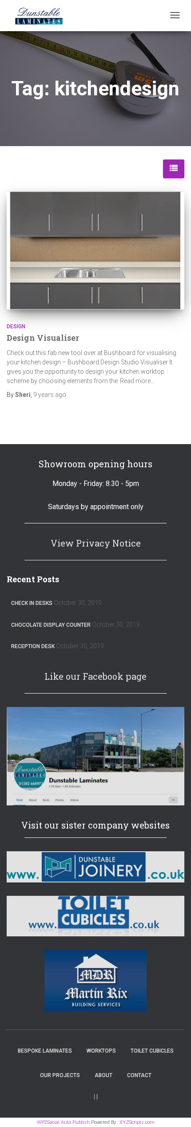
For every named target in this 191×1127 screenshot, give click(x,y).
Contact (139, 1075)
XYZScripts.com (137, 1122)
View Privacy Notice (96, 543)
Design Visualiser (43, 337)
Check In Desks (31, 603)
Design (16, 326)
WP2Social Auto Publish (63, 1122)
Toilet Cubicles (152, 1051)
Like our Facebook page (95, 676)
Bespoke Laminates (45, 1051)
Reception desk (33, 646)
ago (49, 394)
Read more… (137, 380)
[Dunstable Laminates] (39, 15)
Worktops (101, 1051)
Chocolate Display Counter (51, 625)
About (103, 1075)
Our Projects (60, 1075)
